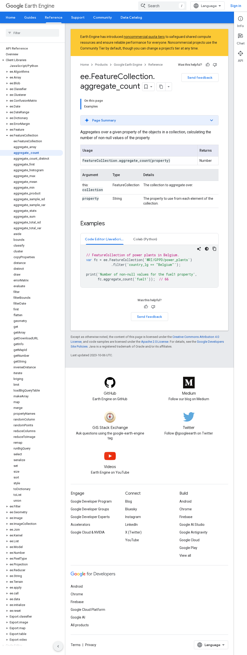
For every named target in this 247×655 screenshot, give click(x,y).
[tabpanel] (149, 266)
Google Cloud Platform (88, 610)
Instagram (133, 517)
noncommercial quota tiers (144, 37)
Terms (76, 645)
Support (77, 17)
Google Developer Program (91, 501)
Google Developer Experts (90, 517)
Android (185, 501)
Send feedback (200, 77)
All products (80, 625)
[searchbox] (32, 33)
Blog (128, 501)
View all (185, 555)
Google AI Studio (192, 525)
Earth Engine (40, 6)
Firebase (185, 517)
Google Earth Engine (128, 64)
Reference (53, 17)
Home (10, 17)
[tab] (105, 239)
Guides (30, 17)
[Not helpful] (215, 64)
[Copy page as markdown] (161, 87)
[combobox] (162, 5)
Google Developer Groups (90, 509)
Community (102, 17)
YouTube (132, 540)
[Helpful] (207, 64)
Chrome (185, 509)
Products (101, 64)
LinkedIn (131, 525)
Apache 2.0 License (154, 341)
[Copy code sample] (214, 249)
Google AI (78, 617)
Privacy (90, 645)
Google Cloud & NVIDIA (88, 532)
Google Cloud (189, 540)
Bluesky (131, 509)
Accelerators (80, 525)
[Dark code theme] (207, 249)
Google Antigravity (193, 532)
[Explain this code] (199, 249)
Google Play (188, 548)
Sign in (235, 6)
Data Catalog (131, 17)
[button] (31, 60)
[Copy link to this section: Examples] (110, 224)
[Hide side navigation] (58, 646)
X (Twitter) (133, 532)
